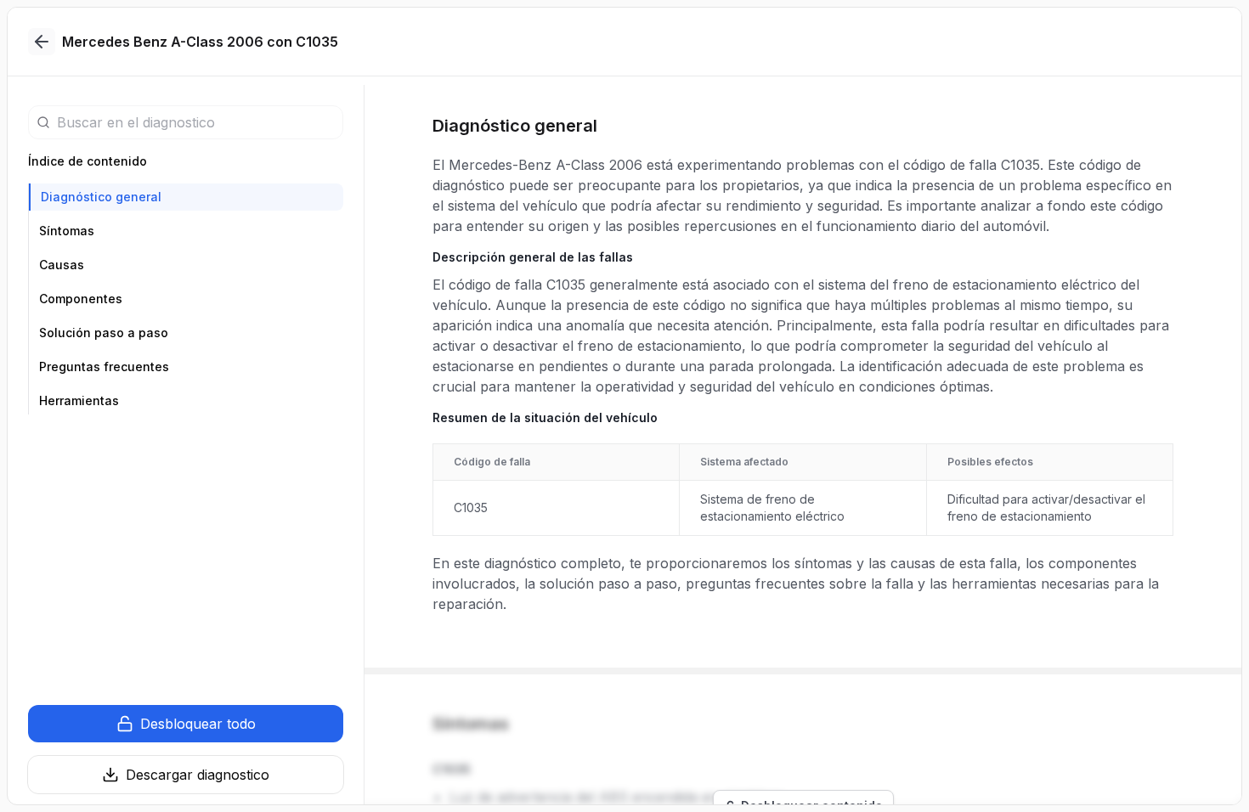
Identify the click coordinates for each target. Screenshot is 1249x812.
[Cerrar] (41, 41)
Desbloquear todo (198, 723)
